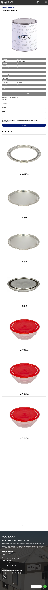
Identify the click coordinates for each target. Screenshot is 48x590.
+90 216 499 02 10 (11, 565)
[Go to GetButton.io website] (45, 588)
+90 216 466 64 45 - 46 (13, 558)
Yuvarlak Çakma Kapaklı (8, 7)
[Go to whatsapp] (45, 586)
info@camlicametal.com (12, 562)
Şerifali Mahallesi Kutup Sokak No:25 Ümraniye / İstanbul (20, 555)
